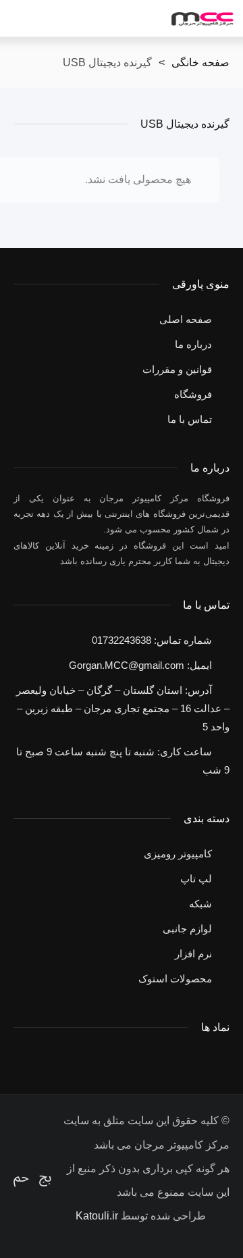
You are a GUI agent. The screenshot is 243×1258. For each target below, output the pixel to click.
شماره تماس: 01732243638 (152, 640)
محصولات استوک (175, 978)
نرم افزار (193, 953)
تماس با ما (189, 419)
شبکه (200, 903)
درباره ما (193, 344)
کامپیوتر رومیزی (178, 853)
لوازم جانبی (187, 928)
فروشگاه (193, 394)
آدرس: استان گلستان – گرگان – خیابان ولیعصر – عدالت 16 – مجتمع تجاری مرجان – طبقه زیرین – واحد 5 (123, 708)
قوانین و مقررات (177, 369)
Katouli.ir (97, 1216)
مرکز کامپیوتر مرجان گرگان (202, 19)
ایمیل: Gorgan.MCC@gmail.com (140, 665)
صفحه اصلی (185, 319)
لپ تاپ (196, 878)
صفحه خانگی (200, 62)
